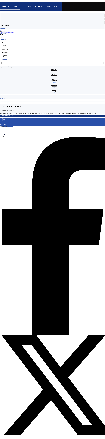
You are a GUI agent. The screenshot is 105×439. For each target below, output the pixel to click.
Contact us (3, 121)
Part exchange (4, 120)
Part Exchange (2, 98)
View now (8, 31)
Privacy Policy (21, 1)
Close (1, 37)
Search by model (3, 124)
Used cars (3, 119)
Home (3, 118)
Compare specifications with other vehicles (7, 32)
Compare (1, 30)
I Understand (17, 1)
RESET (3, 62)
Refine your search (3, 33)
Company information (5, 122)
